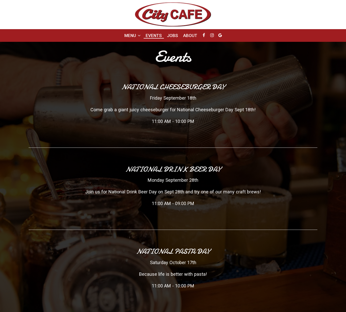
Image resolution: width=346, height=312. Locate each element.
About (190, 35)
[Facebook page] (204, 35)
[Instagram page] (212, 35)
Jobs (172, 35)
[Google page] (220, 35)
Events (154, 35)
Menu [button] (130, 35)
